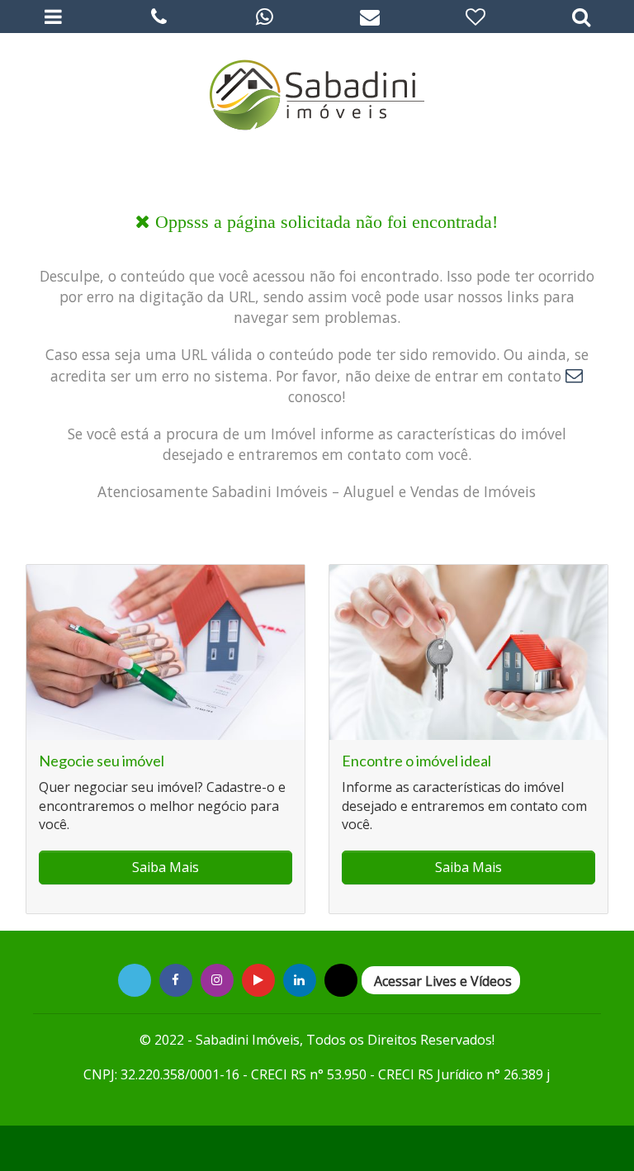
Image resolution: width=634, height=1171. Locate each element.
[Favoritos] (475, 16)
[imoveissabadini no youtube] (258, 980)
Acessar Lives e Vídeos (443, 981)
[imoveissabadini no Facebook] (175, 980)
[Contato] (370, 16)
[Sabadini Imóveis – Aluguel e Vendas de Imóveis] (317, 90)
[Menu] (53, 16)
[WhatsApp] (264, 16)
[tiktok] (299, 980)
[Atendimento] (158, 16)
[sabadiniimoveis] (216, 980)
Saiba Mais (165, 867)
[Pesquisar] (581, 16)
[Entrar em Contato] (574, 376)
